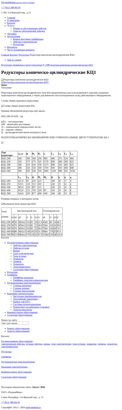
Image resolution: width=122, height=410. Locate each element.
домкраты (91, 344)
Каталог (11, 23)
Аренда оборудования (18, 331)
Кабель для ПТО (21, 301)
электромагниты (9, 346)
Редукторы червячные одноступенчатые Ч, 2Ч (24, 65)
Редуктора (24, 55)
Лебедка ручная (21, 248)
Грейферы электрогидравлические (30, 280)
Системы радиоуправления (27, 304)
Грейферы (12, 275)
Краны (16, 250)
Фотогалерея (13, 36)
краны (47, 344)
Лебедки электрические (25, 42)
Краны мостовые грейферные (28, 39)
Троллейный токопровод (25, 299)
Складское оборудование (25, 269)
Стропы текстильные (24, 291)
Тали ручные (19, 256)
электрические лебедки (13, 344)
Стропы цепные (21, 288)
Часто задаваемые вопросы (21, 50)
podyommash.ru (33, 407)
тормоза (102, 344)
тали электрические (61, 344)
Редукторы (18, 44)
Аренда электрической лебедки (29, 31)
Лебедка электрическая (25, 245)
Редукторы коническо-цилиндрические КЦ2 (70, 65)
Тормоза (17, 261)
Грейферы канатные (23, 277)
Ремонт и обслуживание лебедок (29, 28)
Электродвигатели (22, 309)
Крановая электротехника (20, 293)
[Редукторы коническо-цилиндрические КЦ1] (25, 82)
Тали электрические (23, 253)
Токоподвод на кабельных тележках (31, 307)
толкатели (112, 344)
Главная (11, 17)
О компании (13, 20)
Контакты (12, 47)
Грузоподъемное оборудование (23, 242)
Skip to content (14, 60)
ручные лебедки (34, 344)
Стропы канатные (22, 285)
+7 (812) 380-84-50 (10, 402)
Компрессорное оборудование (22, 312)
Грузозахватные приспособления (24, 283)
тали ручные (78, 344)
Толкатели (18, 264)
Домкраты (18, 258)
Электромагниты (21, 267)
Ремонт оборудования (18, 328)
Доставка (12, 33)
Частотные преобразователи (27, 296)
